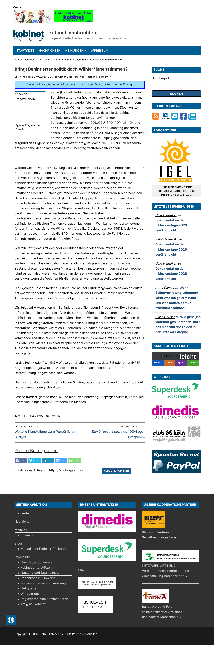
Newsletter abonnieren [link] (38, 562)
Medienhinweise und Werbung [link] (43, 583)
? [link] (110, 76)
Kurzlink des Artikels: (31, 470)
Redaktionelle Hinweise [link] (38, 578)
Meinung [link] (21, 530)
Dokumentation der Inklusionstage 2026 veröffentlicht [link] (171, 225)
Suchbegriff (160, 78)
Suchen (176, 93)
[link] (11, 620)
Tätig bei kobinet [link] (33, 604)
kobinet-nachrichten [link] (72, 32)
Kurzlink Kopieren (116, 470)
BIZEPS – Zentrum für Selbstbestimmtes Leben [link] (160, 534)
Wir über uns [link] (30, 594)
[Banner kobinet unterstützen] (73, 22)
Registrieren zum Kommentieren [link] (44, 599)
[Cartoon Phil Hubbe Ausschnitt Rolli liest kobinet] (32, 22)
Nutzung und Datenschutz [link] (40, 573)
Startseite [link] (22, 513)
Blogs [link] (19, 543)
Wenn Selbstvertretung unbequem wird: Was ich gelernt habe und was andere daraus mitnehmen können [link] (177, 298)
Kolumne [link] (27, 535)
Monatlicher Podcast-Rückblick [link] (44, 549)
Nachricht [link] (57, 415)
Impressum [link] (23, 557)
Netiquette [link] (29, 588)
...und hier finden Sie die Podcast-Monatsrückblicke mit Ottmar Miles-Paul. (176, 191)
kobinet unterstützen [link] (36, 567)
